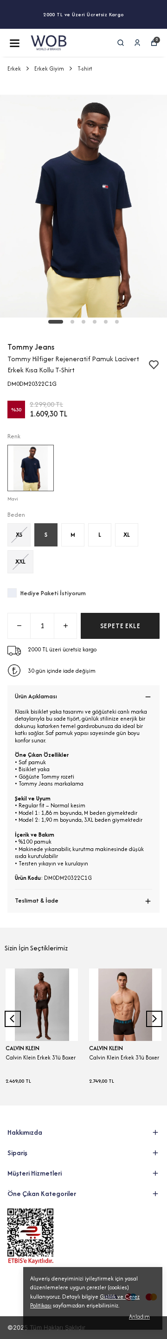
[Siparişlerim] (137, 42)
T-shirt (84, 68)
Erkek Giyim (49, 68)
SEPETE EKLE (120, 625)
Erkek (14, 68)
